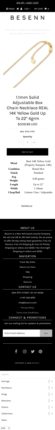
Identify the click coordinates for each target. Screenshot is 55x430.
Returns (27, 282)
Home (7, 30)
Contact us (26, 205)
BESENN (35, 363)
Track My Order (27, 262)
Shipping (27, 277)
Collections (7, 413)
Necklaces (6, 387)
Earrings (5, 381)
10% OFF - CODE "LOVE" (27, 2)
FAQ (27, 272)
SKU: (22, 131)
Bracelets (6, 400)
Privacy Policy (27, 307)
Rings (4, 394)
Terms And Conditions (27, 312)
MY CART (41, 8)
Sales (4, 420)
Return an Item (27, 267)
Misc (14, 30)
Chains (4, 407)
